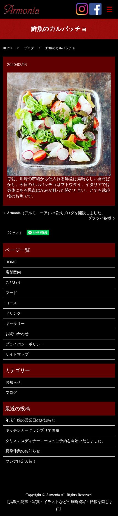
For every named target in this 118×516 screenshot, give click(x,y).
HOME (8, 48)
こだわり (13, 282)
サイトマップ (17, 354)
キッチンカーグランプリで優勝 (32, 430)
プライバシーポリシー (24, 344)
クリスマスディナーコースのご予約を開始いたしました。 (55, 441)
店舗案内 (13, 272)
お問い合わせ (17, 334)
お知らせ (13, 382)
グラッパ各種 (99, 218)
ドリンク (13, 313)
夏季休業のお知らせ (22, 451)
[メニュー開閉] (109, 9)
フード (11, 293)
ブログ (29, 48)
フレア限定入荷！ (20, 461)
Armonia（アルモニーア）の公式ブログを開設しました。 (56, 213)
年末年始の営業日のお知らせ (30, 420)
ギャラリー (15, 324)
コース (11, 303)
